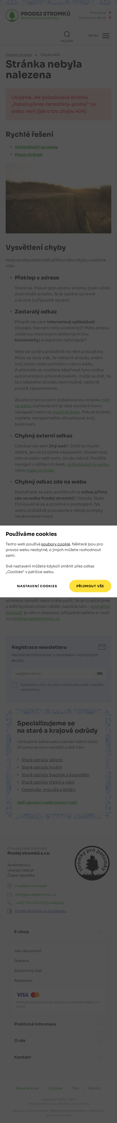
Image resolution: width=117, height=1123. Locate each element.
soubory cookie (55, 544)
